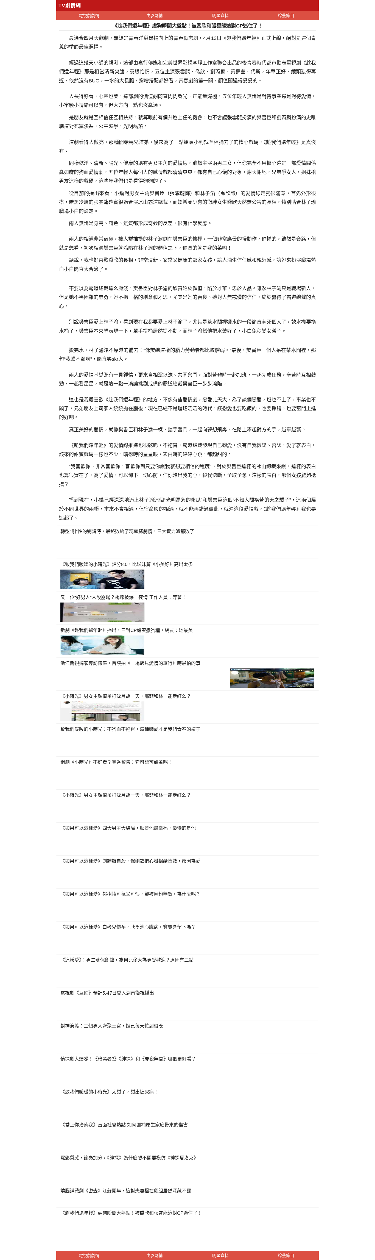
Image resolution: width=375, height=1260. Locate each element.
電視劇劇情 (89, 15)
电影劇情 (154, 15)
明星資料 (220, 15)
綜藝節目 (286, 15)
